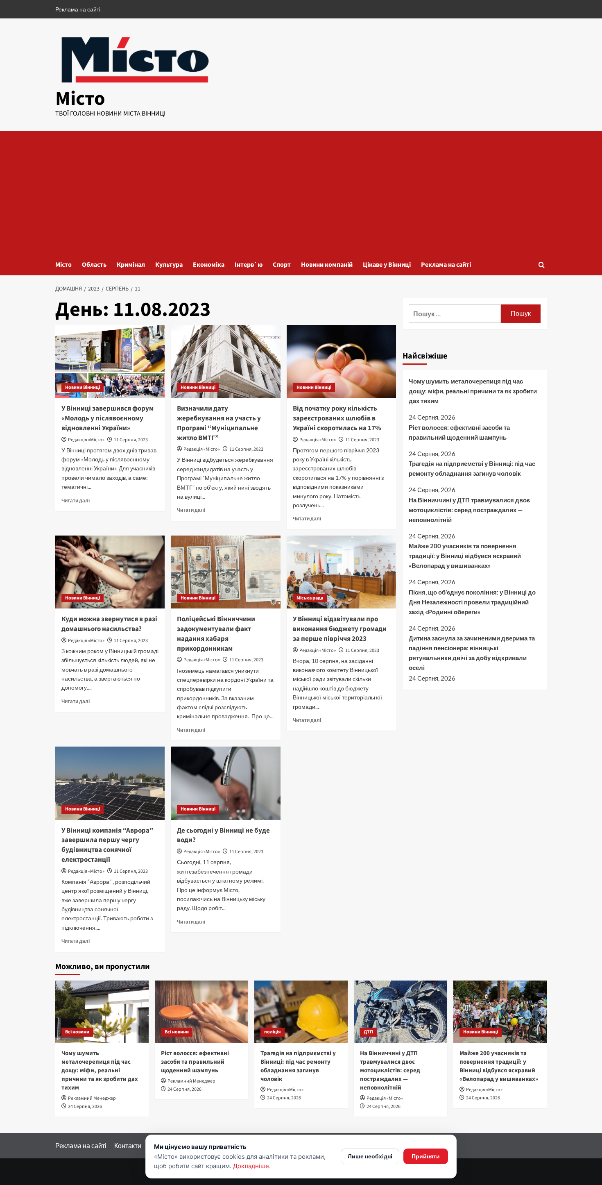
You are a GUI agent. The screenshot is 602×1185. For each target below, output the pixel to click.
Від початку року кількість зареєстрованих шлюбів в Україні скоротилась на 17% (337, 418)
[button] (541, 265)
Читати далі (75, 500)
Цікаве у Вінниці (387, 264)
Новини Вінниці (82, 387)
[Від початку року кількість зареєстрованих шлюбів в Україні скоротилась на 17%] (341, 361)
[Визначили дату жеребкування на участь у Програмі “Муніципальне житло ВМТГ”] (225, 361)
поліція (272, 1031)
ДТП (368, 1031)
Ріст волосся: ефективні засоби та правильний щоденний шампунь (459, 431)
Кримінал (131, 264)
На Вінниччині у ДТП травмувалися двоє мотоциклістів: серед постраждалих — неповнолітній (469, 509)
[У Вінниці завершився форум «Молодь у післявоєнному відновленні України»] (110, 361)
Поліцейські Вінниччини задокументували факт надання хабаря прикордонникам (216, 633)
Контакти (127, 1145)
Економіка (208, 264)
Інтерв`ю (249, 264)
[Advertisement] (301, 192)
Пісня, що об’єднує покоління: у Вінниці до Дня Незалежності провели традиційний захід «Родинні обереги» (472, 601)
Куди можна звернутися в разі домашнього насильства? (109, 624)
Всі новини (77, 1031)
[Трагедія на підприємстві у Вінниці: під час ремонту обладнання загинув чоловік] (301, 1012)
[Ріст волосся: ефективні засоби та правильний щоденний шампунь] (201, 1012)
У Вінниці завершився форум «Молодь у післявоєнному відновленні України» (107, 418)
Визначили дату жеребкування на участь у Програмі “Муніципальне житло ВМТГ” (219, 423)
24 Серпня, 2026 (85, 1106)
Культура (169, 264)
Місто (80, 99)
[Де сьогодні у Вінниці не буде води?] (225, 783)
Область (94, 264)
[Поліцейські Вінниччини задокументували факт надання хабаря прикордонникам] (225, 572)
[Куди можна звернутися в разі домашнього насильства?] (110, 572)
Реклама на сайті (77, 9)
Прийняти (426, 1156)
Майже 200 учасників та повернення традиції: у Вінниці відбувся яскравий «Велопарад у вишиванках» (465, 555)
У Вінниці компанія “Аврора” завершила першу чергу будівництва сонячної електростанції (107, 845)
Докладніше (251, 1166)
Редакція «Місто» (86, 439)
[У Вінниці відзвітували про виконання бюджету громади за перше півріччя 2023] (341, 572)
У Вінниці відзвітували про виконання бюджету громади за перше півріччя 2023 (340, 629)
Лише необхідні (370, 1156)
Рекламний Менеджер (92, 1098)
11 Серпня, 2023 (131, 439)
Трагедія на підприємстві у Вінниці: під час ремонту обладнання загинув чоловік (472, 468)
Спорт (282, 264)
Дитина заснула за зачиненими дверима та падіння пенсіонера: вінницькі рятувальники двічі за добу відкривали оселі (472, 652)
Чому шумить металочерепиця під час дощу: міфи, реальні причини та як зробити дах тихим (473, 390)
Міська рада (309, 598)
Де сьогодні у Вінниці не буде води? (223, 835)
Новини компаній (327, 264)
